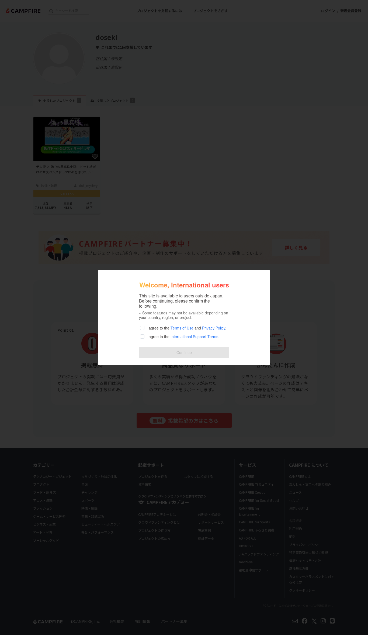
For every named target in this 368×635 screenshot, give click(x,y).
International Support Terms (194, 336)
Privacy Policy (213, 328)
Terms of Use (182, 328)
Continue (184, 352)
